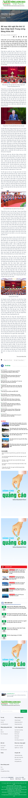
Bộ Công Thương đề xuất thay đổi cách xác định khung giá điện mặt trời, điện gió (17, 614)
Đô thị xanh (17, 733)
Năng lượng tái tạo (18, 724)
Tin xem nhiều (4, 451)
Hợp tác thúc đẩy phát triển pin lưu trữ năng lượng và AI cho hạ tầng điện (17, 607)
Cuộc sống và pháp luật (19, 739)
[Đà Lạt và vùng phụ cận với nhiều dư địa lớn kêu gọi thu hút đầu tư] (4, 695)
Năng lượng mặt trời (18, 722)
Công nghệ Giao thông (5, 771)
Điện (1, 729)
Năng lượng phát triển (6, 727)
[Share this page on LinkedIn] (24, 36)
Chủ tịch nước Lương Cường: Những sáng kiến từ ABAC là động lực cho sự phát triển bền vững (10, 410)
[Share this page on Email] (14, 36)
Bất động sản (17, 731)
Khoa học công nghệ (20, 743)
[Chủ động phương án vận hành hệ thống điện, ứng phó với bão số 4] (5, 590)
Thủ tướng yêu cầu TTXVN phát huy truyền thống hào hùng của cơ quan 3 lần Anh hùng (11, 395)
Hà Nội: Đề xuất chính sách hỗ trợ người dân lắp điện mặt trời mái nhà (16, 621)
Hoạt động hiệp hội (4, 724)
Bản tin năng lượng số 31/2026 (14, 635)
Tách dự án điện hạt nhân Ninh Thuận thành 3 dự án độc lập (16, 628)
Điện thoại (18, 779)
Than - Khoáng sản (4, 733)
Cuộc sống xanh (19, 727)
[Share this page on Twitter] (21, 36)
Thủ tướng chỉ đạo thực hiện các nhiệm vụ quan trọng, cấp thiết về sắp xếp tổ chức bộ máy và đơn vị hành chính (11, 404)
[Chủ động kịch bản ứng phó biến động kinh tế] (5, 440)
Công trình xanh (18, 759)
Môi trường (17, 735)
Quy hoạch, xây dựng (19, 729)
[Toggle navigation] (2, 8)
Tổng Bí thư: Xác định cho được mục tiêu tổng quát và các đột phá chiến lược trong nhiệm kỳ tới (11, 386)
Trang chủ (3, 17)
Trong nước (3, 720)
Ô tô (1, 767)
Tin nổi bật (3, 421)
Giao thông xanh (5, 764)
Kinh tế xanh (3, 745)
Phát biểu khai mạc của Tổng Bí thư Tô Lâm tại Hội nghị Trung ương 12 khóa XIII (11, 382)
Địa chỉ (12, 779)
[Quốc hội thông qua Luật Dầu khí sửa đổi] (5, 596)
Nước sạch (17, 737)
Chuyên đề (17, 752)
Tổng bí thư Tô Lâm (8, 360)
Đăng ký (24, 711)
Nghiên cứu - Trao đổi (19, 747)
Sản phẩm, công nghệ (19, 745)
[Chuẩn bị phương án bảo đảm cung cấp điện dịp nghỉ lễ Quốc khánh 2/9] (5, 578)
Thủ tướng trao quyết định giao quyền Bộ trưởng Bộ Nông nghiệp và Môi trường (10, 371)
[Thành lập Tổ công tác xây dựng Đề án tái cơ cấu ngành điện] (5, 584)
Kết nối (2, 743)
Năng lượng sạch (8, 603)
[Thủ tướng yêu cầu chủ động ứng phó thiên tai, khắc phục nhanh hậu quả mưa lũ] (5, 430)
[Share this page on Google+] (19, 36)
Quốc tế (2, 722)
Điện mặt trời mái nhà (19, 757)
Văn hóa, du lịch (4, 749)
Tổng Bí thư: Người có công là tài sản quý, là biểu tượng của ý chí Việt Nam (11, 415)
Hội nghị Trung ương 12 (19, 360)
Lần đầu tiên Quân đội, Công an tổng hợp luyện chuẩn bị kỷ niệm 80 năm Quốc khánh (11, 400)
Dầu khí (2, 731)
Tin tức (8, 17)
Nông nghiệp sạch (18, 761)
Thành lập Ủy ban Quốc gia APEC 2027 (9, 391)
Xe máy (2, 769)
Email (23, 779)
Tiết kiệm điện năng (18, 755)
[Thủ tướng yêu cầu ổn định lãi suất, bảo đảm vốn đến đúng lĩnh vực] (5, 435)
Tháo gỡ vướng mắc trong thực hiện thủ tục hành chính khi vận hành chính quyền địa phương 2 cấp (11, 376)
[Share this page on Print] (16, 36)
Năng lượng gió (18, 720)
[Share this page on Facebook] (26, 36)
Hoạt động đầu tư (10, 693)
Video (2, 752)
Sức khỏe (2, 747)
